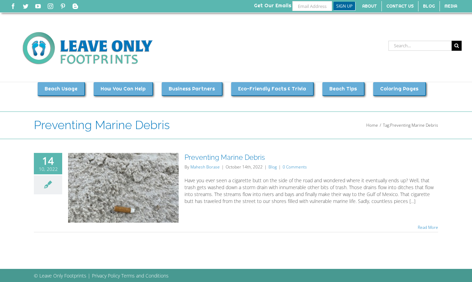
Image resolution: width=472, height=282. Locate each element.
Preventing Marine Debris (225, 157)
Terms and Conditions (145, 275)
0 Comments (295, 167)
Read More (428, 227)
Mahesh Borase (205, 167)
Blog (272, 167)
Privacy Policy (106, 275)
